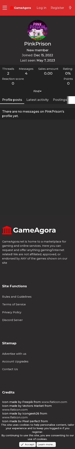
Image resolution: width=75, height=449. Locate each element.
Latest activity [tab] (37, 100)
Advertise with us (14, 353)
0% (68, 73)
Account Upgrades (15, 361)
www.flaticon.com (54, 402)
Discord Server (12, 320)
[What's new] (70, 8)
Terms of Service (14, 304)
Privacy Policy (11, 312)
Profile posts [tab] (12, 100)
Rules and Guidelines (17, 296)
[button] (5, 8)
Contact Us (10, 369)
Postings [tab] (60, 100)
